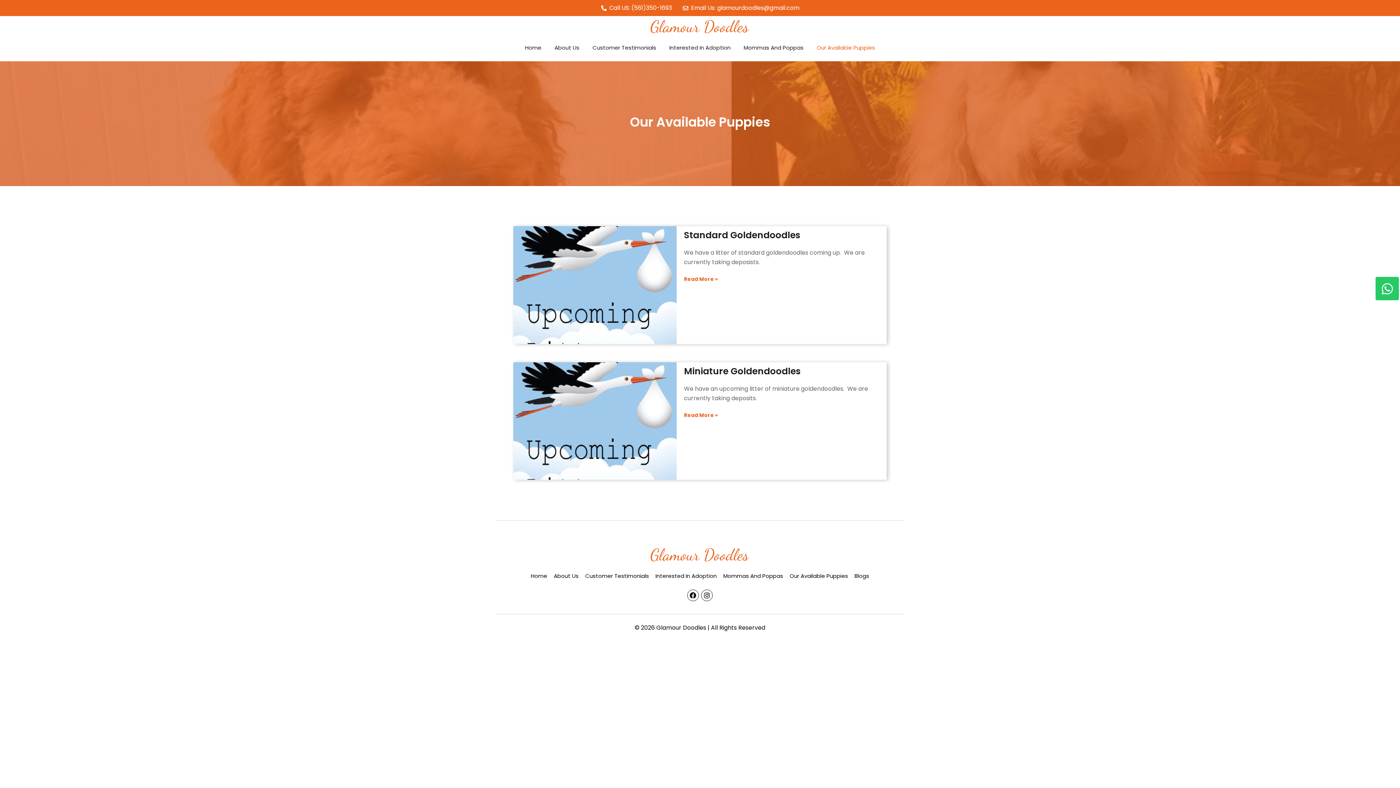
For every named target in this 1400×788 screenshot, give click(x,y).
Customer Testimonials (624, 47)
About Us (567, 47)
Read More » (701, 415)
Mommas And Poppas (774, 47)
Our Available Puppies (846, 47)
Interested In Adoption (700, 47)
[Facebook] (693, 595)
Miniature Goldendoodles (742, 371)
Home (533, 47)
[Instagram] (707, 595)
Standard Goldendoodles (742, 235)
